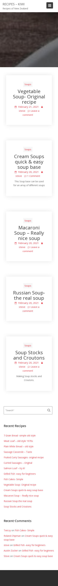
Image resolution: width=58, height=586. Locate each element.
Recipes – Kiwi (14, 4)
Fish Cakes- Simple (13, 479)
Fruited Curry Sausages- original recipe (24, 457)
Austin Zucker (11, 550)
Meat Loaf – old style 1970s (18, 440)
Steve (7, 556)
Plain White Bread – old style (19, 446)
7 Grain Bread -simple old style (20, 435)
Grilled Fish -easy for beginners (20, 473)
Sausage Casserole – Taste (18, 451)
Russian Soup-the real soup (29, 295)
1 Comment (33, 175)
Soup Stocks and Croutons (29, 355)
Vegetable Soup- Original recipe (29, 96)
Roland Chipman (12, 535)
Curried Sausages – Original (18, 462)
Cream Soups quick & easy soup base (29, 161)
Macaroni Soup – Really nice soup (29, 232)
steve (22, 110)
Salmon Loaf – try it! (14, 468)
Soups (27, 84)
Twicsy (7, 530)
